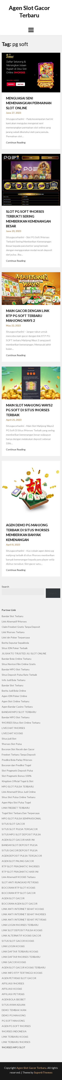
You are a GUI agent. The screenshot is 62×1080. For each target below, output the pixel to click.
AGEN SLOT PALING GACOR (18, 861)
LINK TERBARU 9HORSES (16, 1042)
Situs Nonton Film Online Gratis (19, 664)
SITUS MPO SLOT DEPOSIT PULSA (21, 834)
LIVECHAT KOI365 (12, 733)
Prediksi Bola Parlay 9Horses (17, 759)
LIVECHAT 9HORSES (13, 727)
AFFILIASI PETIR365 (13, 994)
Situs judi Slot (9, 738)
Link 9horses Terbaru (13, 632)
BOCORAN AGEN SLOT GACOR (19, 903)
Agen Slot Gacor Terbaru (31, 1067)
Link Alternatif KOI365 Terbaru (18, 877)
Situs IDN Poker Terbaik (15, 648)
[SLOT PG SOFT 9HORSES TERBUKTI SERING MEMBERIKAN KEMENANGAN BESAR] (31, 179)
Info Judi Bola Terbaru (13, 680)
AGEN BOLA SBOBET (14, 999)
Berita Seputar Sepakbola (15, 642)
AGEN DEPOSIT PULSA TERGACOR (22, 855)
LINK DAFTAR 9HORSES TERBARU (21, 956)
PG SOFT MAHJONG (13, 1020)
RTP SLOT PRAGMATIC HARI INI (20, 871)
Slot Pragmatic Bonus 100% (17, 775)
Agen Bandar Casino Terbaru (17, 706)
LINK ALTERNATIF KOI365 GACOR (21, 935)
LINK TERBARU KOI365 (15, 1036)
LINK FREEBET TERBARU (16, 807)
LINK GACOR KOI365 (14, 962)
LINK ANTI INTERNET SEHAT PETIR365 (24, 919)
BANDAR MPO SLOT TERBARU (19, 711)
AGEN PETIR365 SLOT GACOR (19, 978)
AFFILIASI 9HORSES (13, 983)
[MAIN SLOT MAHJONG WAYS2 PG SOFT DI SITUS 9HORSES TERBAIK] (31, 382)
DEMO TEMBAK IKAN (14, 1010)
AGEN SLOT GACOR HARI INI (18, 839)
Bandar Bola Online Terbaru (16, 658)
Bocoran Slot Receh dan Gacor (18, 749)
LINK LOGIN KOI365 (13, 946)
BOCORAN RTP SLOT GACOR (18, 892)
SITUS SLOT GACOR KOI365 (18, 940)
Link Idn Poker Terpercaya (16, 637)
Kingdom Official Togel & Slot (17, 781)
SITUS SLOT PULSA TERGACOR (20, 829)
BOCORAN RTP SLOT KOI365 (18, 887)
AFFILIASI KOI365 (12, 988)
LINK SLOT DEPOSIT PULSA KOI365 (22, 930)
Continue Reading (15, 142)
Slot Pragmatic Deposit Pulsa (17, 770)
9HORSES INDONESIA (14, 1031)
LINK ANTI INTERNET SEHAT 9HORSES (24, 914)
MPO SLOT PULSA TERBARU (18, 786)
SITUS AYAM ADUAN (13, 1004)
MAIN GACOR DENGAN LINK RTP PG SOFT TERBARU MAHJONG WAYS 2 (27, 315)
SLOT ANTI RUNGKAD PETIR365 (20, 882)
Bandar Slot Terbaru (12, 616)
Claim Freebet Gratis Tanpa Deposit (21, 626)
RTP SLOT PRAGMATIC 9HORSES (21, 866)
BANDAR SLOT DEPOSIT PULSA (20, 845)
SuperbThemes (43, 1072)
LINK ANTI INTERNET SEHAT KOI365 (23, 908)
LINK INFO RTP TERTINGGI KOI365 (22, 972)
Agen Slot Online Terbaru (15, 701)
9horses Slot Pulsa (12, 743)
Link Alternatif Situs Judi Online (19, 791)
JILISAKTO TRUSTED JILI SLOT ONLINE (24, 653)
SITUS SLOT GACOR (13, 823)
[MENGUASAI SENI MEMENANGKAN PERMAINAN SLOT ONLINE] (31, 72)
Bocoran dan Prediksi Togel (16, 765)
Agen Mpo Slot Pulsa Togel (16, 802)
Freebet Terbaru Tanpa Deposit (19, 754)
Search (5, 586)
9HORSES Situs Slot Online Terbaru (21, 722)
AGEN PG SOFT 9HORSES (16, 1026)
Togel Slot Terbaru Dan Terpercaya (20, 813)
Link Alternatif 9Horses (14, 621)
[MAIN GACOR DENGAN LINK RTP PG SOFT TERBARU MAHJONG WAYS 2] (31, 288)
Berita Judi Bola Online (14, 690)
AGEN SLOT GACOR (13, 898)
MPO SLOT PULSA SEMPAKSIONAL (21, 818)
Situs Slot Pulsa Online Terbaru (18, 797)
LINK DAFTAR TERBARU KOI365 (20, 951)
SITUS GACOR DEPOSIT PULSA (20, 850)
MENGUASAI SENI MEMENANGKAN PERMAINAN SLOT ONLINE (28, 103)
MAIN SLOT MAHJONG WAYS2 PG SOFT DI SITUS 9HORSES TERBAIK (29, 410)
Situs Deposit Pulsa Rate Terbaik (19, 674)
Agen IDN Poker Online (14, 696)
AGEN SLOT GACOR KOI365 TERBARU (23, 967)
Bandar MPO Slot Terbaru (15, 669)
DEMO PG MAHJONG (14, 1015)
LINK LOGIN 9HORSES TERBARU (20, 924)
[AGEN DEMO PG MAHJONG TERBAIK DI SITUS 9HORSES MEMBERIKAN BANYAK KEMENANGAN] (31, 489)
